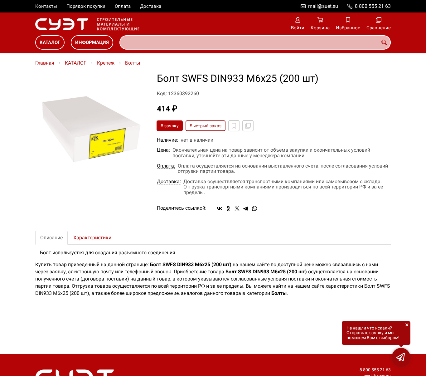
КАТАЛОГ (50, 42)
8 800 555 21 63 (373, 6)
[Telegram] (245, 208)
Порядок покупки (85, 6)
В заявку (170, 125)
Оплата (123, 6)
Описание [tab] (51, 238)
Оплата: (166, 166)
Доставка (150, 6)
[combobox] (255, 42)
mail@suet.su (323, 6)
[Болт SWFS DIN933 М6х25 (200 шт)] (91, 129)
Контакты (46, 6)
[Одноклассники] (228, 208)
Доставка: (169, 181)
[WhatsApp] (254, 208)
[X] (237, 208)
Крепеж (105, 63)
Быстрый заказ (205, 125)
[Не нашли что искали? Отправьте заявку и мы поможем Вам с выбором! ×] (401, 357)
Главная (44, 63)
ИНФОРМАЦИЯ (92, 42)
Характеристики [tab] (92, 238)
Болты (132, 63)
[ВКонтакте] (219, 208)
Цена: (163, 150)
